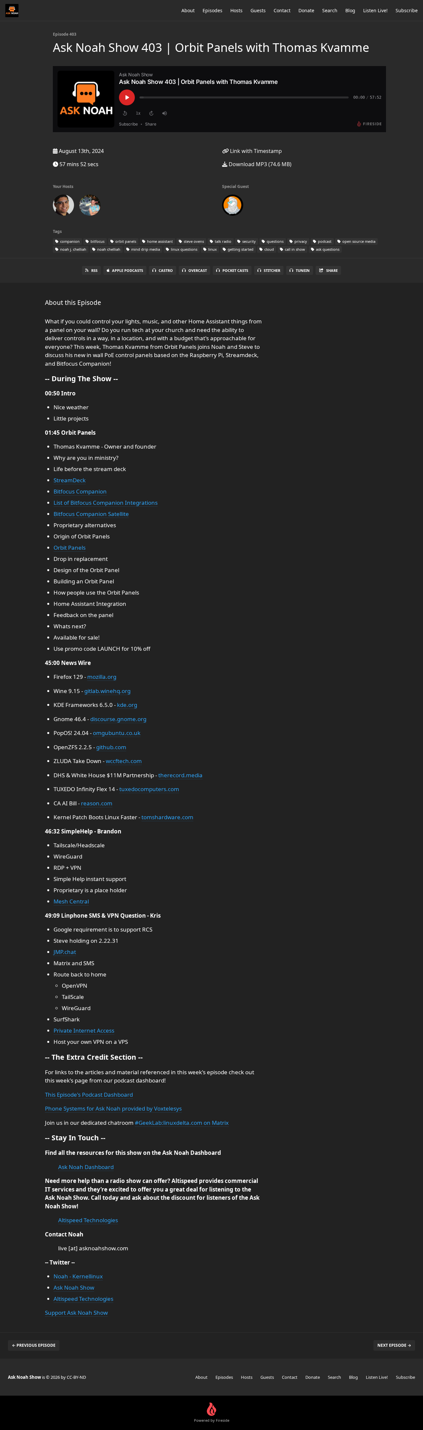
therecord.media (180, 775)
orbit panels (125, 241)
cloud (268, 249)
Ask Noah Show (74, 1287)
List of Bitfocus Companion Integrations (106, 502)
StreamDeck (70, 480)
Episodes (212, 10)
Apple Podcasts (127, 270)
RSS (94, 270)
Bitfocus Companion (80, 491)
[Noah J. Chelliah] (63, 206)
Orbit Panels (70, 547)
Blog (350, 10)
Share (332, 270)
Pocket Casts (235, 270)
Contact (282, 10)
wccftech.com (124, 761)
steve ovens (193, 241)
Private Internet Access (84, 1030)
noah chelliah (108, 249)
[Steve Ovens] (89, 206)
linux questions (183, 249)
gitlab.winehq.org (107, 691)
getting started (240, 249)
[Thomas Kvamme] (232, 206)
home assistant (159, 241)
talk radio (222, 241)
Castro (166, 270)
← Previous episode (34, 1345)
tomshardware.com (167, 817)
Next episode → (394, 1345)
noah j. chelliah (72, 249)
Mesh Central (71, 901)
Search (329, 10)
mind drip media (145, 249)
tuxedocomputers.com (149, 789)
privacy (300, 241)
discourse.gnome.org (118, 719)
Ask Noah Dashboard (86, 1167)
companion (69, 241)
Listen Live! (375, 10)
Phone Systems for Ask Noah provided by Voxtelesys (113, 1108)
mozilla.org (101, 676)
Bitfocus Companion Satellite (91, 514)
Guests (258, 10)
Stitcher (272, 270)
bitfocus (97, 241)
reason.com (96, 803)
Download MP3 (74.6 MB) (259, 164)
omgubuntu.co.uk (116, 733)
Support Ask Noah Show (76, 1312)
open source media (358, 241)
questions (275, 241)
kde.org (127, 705)
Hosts (236, 10)
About (188, 10)
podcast (324, 241)
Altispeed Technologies (88, 1220)
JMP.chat (65, 952)
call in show (294, 249)
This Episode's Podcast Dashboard (89, 1094)
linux (212, 249)
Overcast (197, 270)
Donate (306, 10)
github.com (111, 747)
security (248, 241)
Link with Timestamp (255, 151)
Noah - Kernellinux (78, 1276)
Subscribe (407, 10)
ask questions (327, 249)
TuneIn (303, 270)
